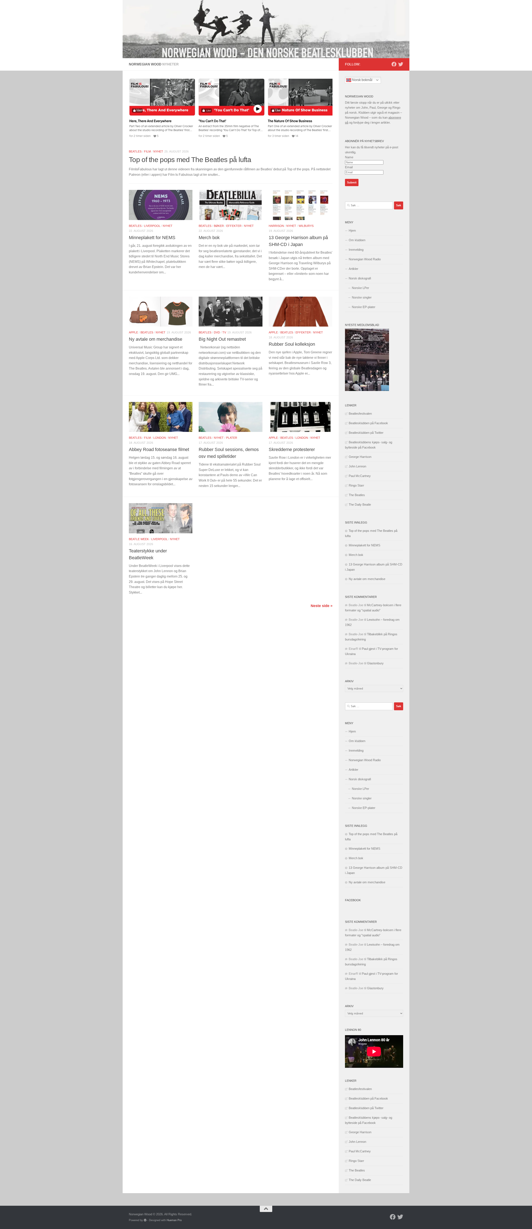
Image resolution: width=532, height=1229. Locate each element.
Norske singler (362, 297)
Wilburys (306, 225)
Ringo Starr (356, 485)
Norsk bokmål (361, 80)
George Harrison (360, 456)
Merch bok (209, 237)
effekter (233, 225)
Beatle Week (139, 539)
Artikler (353, 268)
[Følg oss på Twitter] (400, 64)
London (159, 437)
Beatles (135, 151)
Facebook (353, 900)
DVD (217, 332)
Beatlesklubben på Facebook (368, 423)
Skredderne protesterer (292, 449)
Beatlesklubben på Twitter (366, 432)
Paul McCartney (360, 476)
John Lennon (357, 466)
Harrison (276, 225)
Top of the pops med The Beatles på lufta (190, 159)
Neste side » (321, 606)
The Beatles (357, 495)
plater (231, 437)
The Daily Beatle (360, 504)
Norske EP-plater (363, 307)
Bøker (219, 225)
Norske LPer (360, 288)
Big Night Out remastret (222, 339)
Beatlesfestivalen (360, 413)
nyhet (158, 151)
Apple (133, 332)
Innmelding (356, 249)
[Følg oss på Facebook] (394, 64)
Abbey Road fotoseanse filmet (159, 449)
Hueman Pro (174, 1220)
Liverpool (152, 225)
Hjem (352, 230)
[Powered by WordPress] (145, 1220)
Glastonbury (375, 663)
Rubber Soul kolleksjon (292, 344)
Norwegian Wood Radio (365, 259)
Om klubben (357, 240)
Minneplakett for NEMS (152, 237)
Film (147, 151)
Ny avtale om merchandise (155, 339)
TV (224, 332)
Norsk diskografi (360, 278)
